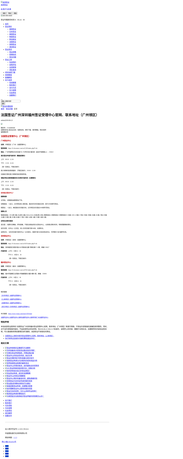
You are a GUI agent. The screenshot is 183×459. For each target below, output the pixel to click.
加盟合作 (8, 416)
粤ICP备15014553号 (9, 442)
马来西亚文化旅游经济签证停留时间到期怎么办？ (25, 396)
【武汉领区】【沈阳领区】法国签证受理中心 (15, 306)
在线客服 (12, 82)
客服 (15, 13)
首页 (6, 24)
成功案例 (8, 413)
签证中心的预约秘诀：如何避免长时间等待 (23, 366)
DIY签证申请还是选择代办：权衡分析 (21, 368)
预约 (7, 448)
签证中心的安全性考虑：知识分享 (19, 355)
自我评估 (12, 65)
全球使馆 (12, 67)
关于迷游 (8, 80)
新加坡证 (12, 39)
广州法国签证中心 (42, 317)
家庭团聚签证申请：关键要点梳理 (19, 386)
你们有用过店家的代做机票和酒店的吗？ (20, 338)
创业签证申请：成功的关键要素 (18, 373)
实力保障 (12, 90)
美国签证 (12, 29)
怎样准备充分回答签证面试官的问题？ (21, 350)
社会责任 (12, 93)
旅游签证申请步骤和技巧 (16, 394)
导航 (9, 13)
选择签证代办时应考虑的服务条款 (19, 381)
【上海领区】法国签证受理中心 (11, 299)
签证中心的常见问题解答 (16, 376)
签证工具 (8, 60)
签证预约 (8, 26)
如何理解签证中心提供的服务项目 (19, 388)
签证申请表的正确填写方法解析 (18, 348)
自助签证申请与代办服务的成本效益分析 (22, 360)
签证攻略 (12, 52)
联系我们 (12, 85)
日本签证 (12, 32)
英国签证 (12, 44)
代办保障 (8, 408)
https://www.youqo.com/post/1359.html (20, 313)
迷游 (7, 456)
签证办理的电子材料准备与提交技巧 (20, 358)
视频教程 (8, 75)
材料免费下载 (10, 72)
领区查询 (12, 70)
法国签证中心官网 (16, 317)
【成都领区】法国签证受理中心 (11, 303)
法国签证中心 (5, 317)
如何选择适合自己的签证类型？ (18, 371)
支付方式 (12, 88)
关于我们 (8, 400)
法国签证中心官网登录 (29, 317)
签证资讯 (8, 49)
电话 (7, 451)
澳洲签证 (12, 47)
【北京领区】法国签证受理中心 (11, 295)
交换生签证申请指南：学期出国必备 (20, 353)
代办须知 (8, 405)
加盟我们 (12, 95)
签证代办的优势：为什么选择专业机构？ (22, 391)
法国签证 (12, 42)
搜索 (4, 13)
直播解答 (8, 77)
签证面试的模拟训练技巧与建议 (18, 383)
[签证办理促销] (7, 106)
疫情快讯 (12, 54)
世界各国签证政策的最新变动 (18, 363)
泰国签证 (12, 34)
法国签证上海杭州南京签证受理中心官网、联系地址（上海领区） (29, 336)
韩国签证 (12, 37)
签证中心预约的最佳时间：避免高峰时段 (22, 378)
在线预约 (12, 62)
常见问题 (12, 57)
